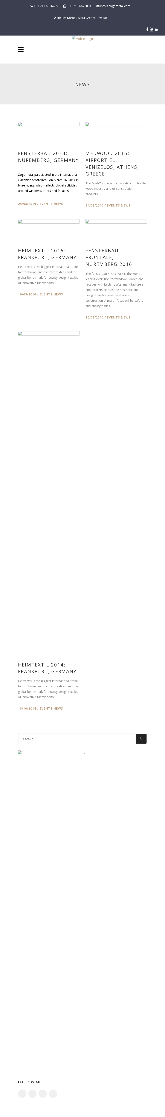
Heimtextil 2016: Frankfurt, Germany (47, 254)
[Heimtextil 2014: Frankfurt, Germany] (48, 492)
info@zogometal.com (114, 6)
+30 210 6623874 (78, 6)
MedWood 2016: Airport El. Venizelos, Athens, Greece (112, 163)
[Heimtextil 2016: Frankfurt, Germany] (48, 229)
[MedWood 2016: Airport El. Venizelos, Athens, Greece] (116, 132)
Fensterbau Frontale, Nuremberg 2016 (109, 257)
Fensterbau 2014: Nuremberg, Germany (48, 156)
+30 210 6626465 (45, 6)
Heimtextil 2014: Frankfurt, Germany (47, 668)
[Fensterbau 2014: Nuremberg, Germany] (48, 132)
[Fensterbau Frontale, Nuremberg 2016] (116, 229)
